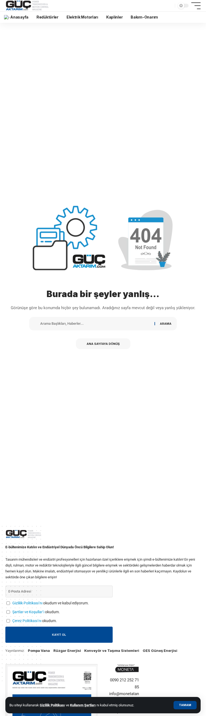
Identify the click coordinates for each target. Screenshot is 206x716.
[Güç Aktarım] (27, 5)
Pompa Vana (39, 650)
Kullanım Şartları (83, 705)
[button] (185, 705)
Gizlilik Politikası (52, 705)
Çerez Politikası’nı (26, 621)
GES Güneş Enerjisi (160, 650)
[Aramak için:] (95, 323)
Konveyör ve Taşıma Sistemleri (111, 650)
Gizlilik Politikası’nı (27, 603)
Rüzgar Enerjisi (67, 650)
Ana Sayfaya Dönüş (103, 344)
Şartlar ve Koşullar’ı (28, 612)
